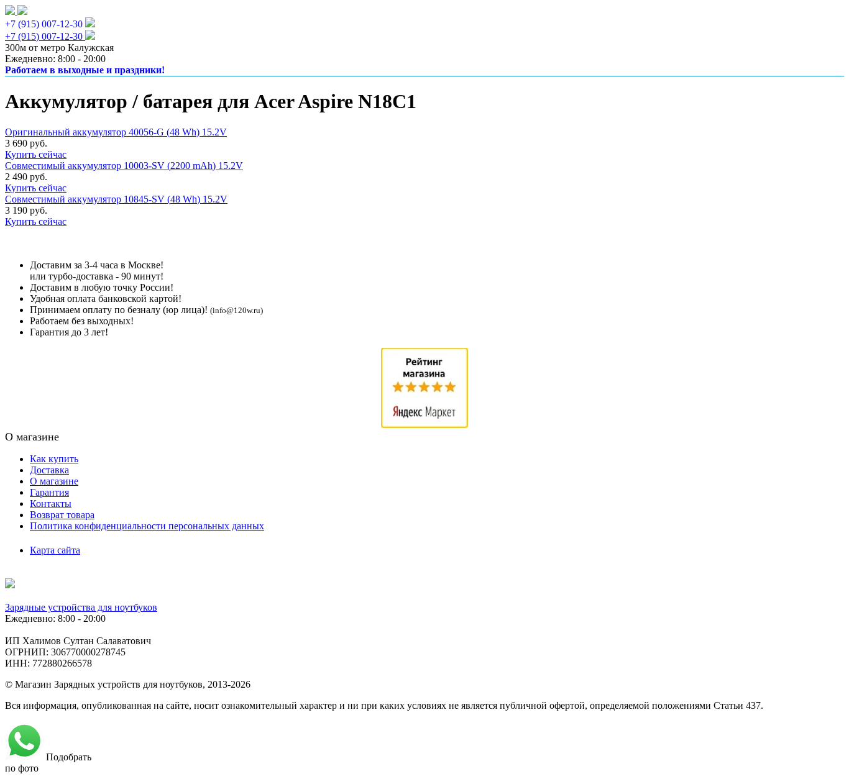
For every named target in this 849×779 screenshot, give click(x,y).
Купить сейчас (36, 154)
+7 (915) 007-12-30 (44, 24)
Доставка (49, 470)
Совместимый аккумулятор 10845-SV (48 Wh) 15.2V (116, 199)
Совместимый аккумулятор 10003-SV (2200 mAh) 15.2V (124, 165)
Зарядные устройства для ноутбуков (81, 607)
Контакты (50, 503)
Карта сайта (55, 550)
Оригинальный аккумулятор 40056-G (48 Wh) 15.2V (116, 132)
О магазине (54, 481)
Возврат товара (62, 514)
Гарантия (49, 492)
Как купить (54, 458)
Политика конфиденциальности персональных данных (147, 526)
